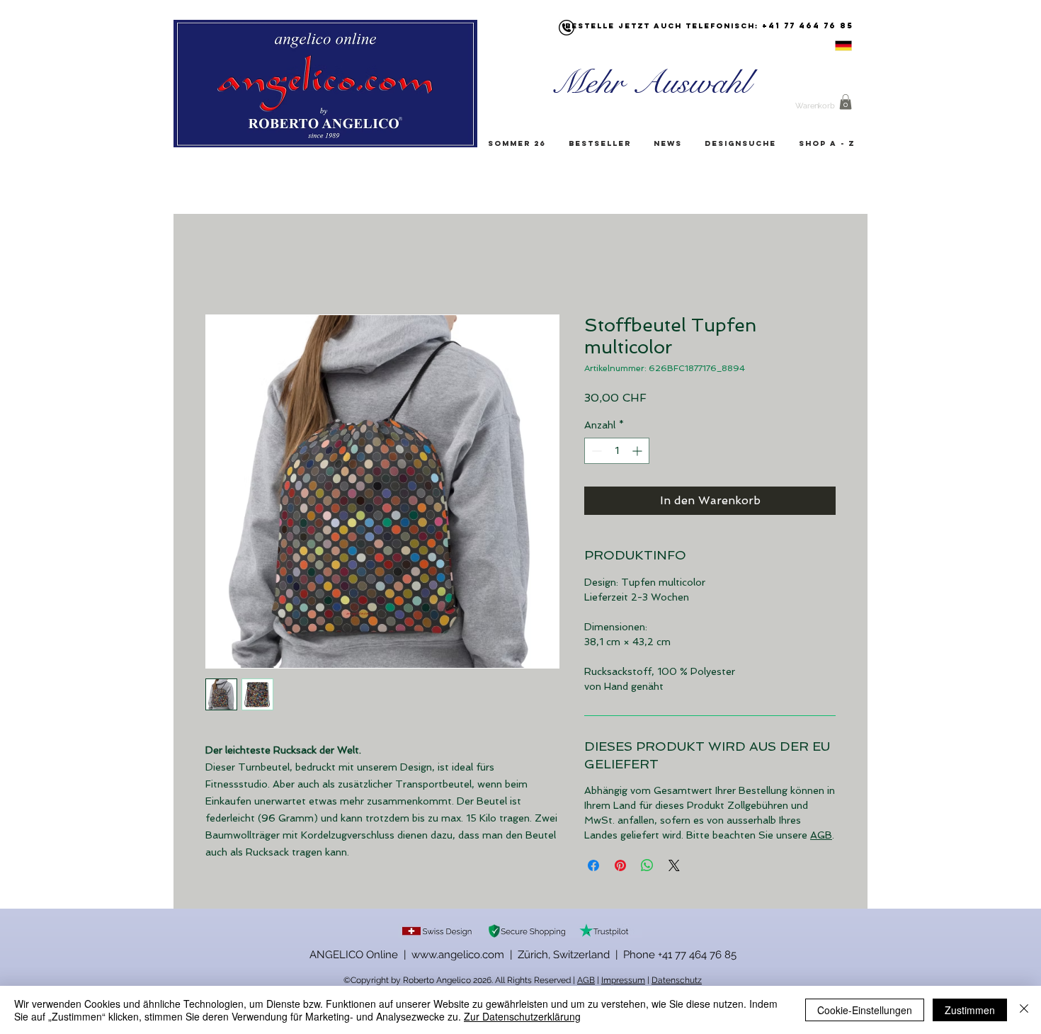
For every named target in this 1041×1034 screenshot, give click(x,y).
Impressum (623, 982)
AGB (821, 836)
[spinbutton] (617, 453)
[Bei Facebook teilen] (593, 866)
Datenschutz (677, 982)
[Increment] (638, 453)
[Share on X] (674, 866)
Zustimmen (970, 1010)
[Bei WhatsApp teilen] (647, 866)
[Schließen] (1024, 1010)
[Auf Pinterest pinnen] (620, 866)
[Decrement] (595, 453)
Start (220, 264)
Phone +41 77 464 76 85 (679, 956)
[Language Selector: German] (826, 46)
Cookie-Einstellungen (864, 1010)
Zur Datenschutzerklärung (522, 1016)
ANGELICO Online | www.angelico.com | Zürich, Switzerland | (466, 956)
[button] (845, 102)
